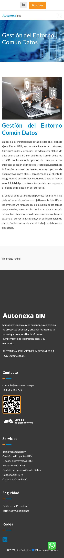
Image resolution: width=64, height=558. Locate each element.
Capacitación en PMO (14, 479)
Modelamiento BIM (13, 465)
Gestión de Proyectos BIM (17, 456)
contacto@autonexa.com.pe (18, 385)
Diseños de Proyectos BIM (17, 460)
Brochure (37, 5)
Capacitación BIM (12, 474)
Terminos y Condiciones (15, 510)
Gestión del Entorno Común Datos (21, 469)
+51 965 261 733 (12, 389)
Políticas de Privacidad (15, 505)
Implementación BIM (14, 451)
